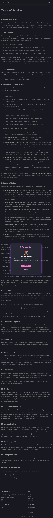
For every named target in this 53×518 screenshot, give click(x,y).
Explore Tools (25, 265)
